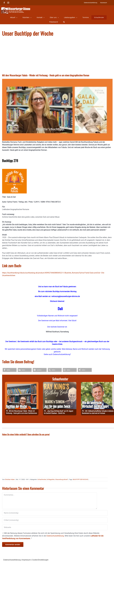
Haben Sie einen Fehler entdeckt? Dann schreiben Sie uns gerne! (26, 434)
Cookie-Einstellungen (40, 560)
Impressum (26, 560)
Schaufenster (42, 479)
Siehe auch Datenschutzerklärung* (57, 354)
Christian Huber (10, 479)
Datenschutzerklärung (12, 560)
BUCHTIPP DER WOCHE (80, 479)
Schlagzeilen (51, 479)
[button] (64, 22)
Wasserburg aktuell (61, 479)
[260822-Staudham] (59, 383)
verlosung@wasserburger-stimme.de (65, 296)
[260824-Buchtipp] (21, 383)
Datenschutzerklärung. (55, 536)
